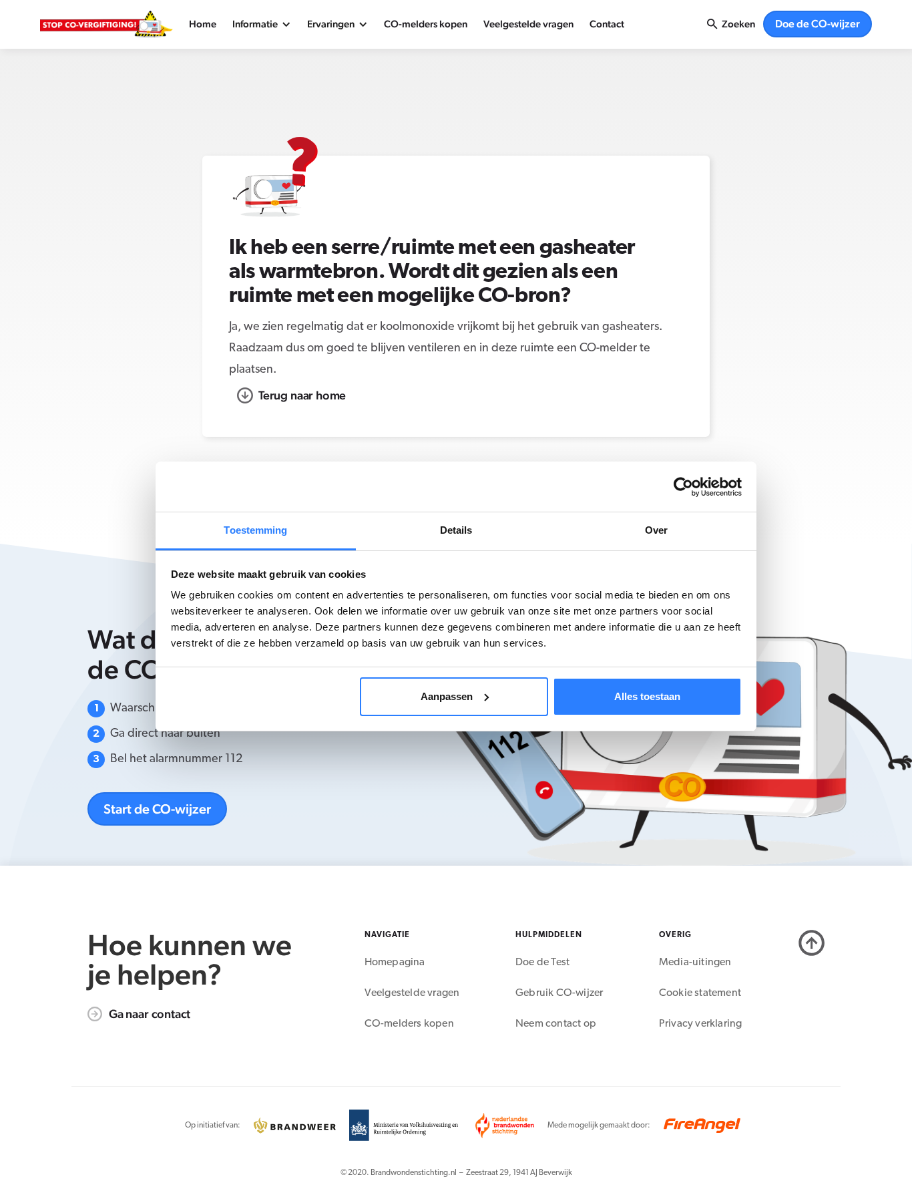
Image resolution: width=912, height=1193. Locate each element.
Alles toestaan (647, 696)
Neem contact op (555, 1024)
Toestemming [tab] (255, 530)
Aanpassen (447, 696)
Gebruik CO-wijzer (559, 993)
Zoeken (738, 23)
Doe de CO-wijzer (817, 23)
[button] (261, 24)
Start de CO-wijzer (157, 809)
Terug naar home (302, 395)
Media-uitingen (695, 962)
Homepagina (395, 962)
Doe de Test (542, 962)
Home (202, 23)
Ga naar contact (149, 1014)
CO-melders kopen (425, 23)
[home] (106, 24)
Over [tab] (656, 530)
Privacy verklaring (700, 1024)
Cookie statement (700, 993)
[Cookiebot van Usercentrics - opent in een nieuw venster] (683, 487)
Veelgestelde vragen (528, 23)
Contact (607, 23)
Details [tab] (456, 530)
